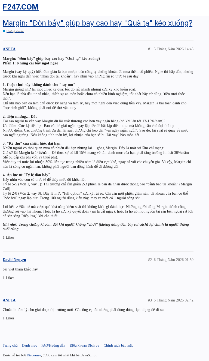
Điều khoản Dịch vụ (84, 345)
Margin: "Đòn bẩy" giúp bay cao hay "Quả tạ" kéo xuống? (97, 23)
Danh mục (29, 345)
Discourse (34, 355)
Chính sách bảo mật (118, 345)
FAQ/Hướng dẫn (53, 345)
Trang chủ (10, 345)
